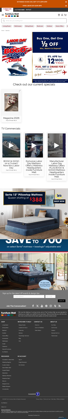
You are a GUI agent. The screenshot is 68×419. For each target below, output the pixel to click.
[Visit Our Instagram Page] (51, 306)
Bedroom (40, 26)
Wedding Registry (6, 362)
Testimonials (54, 335)
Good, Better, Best (6, 367)
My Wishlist (22, 365)
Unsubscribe (5, 389)
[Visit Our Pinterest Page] (46, 306)
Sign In (20, 359)
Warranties (5, 373)
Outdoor (49, 26)
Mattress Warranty (6, 375)
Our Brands (5, 351)
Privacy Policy (39, 399)
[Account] (62, 15)
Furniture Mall (7, 9)
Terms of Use (47, 399)
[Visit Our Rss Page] (59, 306)
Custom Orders (6, 365)
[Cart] (65, 15)
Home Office (59, 26)
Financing (21, 330)
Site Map (53, 399)
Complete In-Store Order (8, 359)
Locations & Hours (23, 327)
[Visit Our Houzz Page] (55, 306)
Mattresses (18, 26)
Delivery (21, 333)
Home (2, 30)
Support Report (6, 370)
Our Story (53, 325)
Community (54, 327)
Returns (4, 381)
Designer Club (5, 383)
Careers (53, 330)
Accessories (5, 338)
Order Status (38, 330)
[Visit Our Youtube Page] (42, 306)
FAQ (20, 341)
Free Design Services (24, 335)
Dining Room (29, 26)
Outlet (3, 343)
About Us (4, 407)
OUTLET (28, 9)
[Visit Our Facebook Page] (33, 306)
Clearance (4, 346)
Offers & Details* (61, 399)
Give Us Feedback (39, 327)
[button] (2, 15)
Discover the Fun (55, 333)
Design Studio (22, 325)
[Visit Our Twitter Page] (37, 306)
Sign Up (61, 301)
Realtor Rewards (6, 386)
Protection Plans (6, 378)
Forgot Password (23, 362)
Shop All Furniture (6, 349)
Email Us (37, 325)
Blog (20, 338)
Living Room (7, 26)
